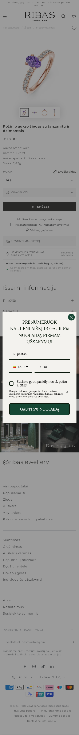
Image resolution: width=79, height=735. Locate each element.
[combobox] (20, 367)
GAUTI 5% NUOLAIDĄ (39, 409)
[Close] (71, 317)
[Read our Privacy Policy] (67, 391)
